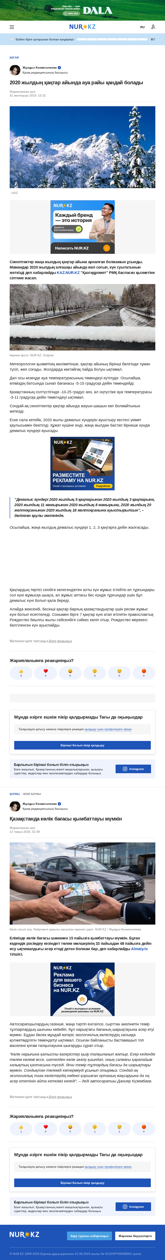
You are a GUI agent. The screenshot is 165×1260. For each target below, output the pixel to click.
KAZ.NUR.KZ (68, 272)
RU (142, 27)
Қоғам (14, 57)
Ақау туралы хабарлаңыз (89, 1236)
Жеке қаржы (32, 794)
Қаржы (15, 794)
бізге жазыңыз (60, 641)
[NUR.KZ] (82, 27)
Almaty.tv (139, 949)
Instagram (136, 769)
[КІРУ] (153, 27)
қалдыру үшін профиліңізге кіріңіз (108, 729)
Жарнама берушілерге (135, 1236)
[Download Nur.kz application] (82, 10)
